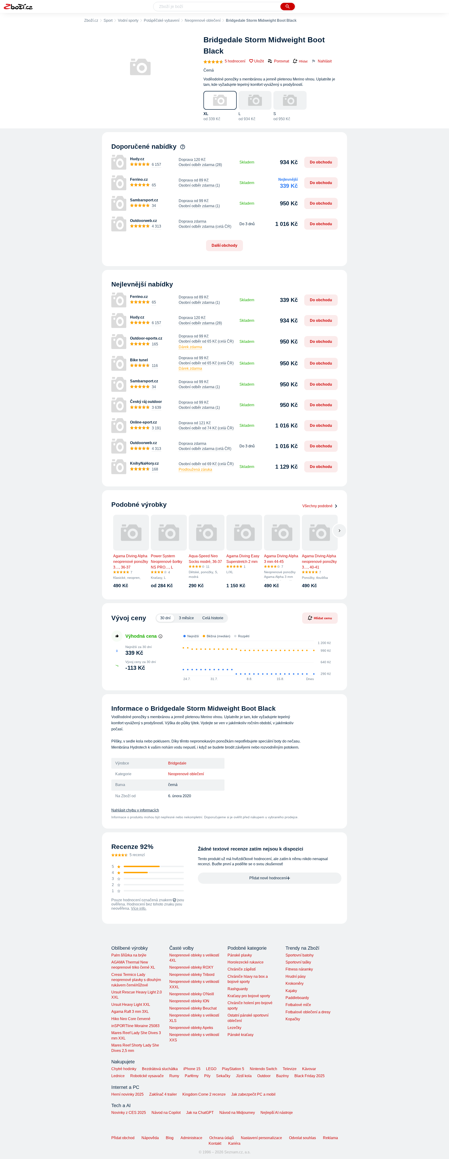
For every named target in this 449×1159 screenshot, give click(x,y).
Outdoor (264, 1076)
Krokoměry (295, 983)
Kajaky (291, 991)
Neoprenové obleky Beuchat (193, 1008)
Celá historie (212, 618)
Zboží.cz (91, 20)
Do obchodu (321, 162)
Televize (290, 1069)
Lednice (118, 1076)
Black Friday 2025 (309, 1076)
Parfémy (192, 1076)
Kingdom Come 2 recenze (204, 1094)
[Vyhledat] (287, 6)
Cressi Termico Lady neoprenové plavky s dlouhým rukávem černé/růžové (136, 980)
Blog (170, 1138)
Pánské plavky (240, 955)
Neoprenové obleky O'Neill (191, 994)
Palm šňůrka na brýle (128, 955)
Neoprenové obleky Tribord (191, 975)
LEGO (211, 1069)
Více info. (138, 908)
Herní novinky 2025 (127, 1094)
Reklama (330, 1138)
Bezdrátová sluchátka (160, 1069)
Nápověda (150, 1138)
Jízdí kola (244, 1076)
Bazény (282, 1076)
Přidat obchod (122, 1138)
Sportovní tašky (298, 962)
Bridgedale (177, 763)
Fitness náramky (299, 969)
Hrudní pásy (296, 976)
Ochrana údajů (221, 1138)
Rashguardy (238, 989)
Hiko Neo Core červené (130, 1019)
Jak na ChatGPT (200, 1113)
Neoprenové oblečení (203, 20)
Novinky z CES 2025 (128, 1113)
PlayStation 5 (233, 1069)
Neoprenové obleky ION (189, 1001)
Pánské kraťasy (240, 1035)
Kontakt (215, 1143)
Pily (207, 1076)
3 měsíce (186, 618)
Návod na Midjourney (237, 1113)
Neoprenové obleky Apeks (191, 1028)
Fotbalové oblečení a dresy (308, 1012)
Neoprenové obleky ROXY (191, 967)
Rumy (174, 1076)
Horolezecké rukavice (246, 962)
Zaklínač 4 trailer (163, 1094)
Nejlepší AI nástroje (277, 1113)
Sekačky (223, 1076)
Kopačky (293, 1019)
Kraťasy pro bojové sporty (249, 996)
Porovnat (281, 61)
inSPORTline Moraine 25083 (135, 1026)
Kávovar (309, 1069)
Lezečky (234, 1028)
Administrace (191, 1138)
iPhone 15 (191, 1069)
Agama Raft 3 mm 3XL (130, 1012)
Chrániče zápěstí (242, 969)
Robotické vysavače (147, 1076)
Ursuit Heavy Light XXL (130, 1005)
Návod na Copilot (166, 1113)
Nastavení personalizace (261, 1138)
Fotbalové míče (298, 1005)
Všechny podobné (317, 506)
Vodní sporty (128, 20)
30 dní (165, 618)
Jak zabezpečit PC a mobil (253, 1094)
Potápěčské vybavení (161, 20)
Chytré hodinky (123, 1069)
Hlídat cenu (323, 618)
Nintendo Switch (263, 1069)
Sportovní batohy (300, 955)
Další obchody (224, 245)
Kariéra (234, 1143)
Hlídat (303, 61)
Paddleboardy (297, 998)
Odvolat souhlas (302, 1138)
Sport (108, 20)
